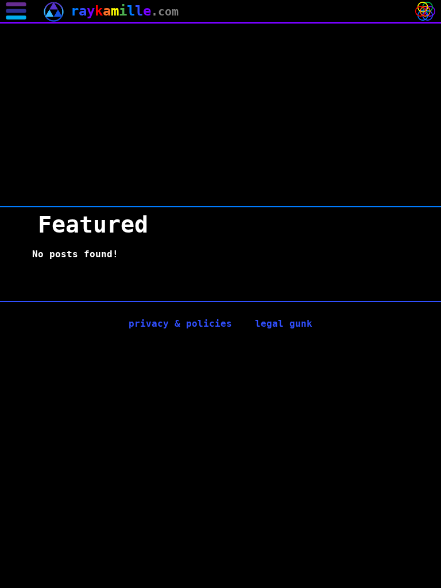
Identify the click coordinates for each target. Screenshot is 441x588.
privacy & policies (180, 323)
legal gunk (283, 323)
